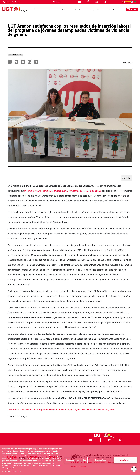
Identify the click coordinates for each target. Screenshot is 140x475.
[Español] (126, 2)
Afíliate (134, 9)
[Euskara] (135, 2)
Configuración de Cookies (76, 460)
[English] (123, 2)
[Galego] (132, 2)
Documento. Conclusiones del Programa (61, 409)
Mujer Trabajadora (15, 54)
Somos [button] (37, 10)
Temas (51, 10)
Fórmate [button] (77, 10)
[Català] (129, 2)
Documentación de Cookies (11, 471)
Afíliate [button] (63, 10)
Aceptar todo (125, 460)
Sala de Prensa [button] (113, 10)
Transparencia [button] (94, 10)
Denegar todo (100, 460)
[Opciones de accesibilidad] (134, 469)
